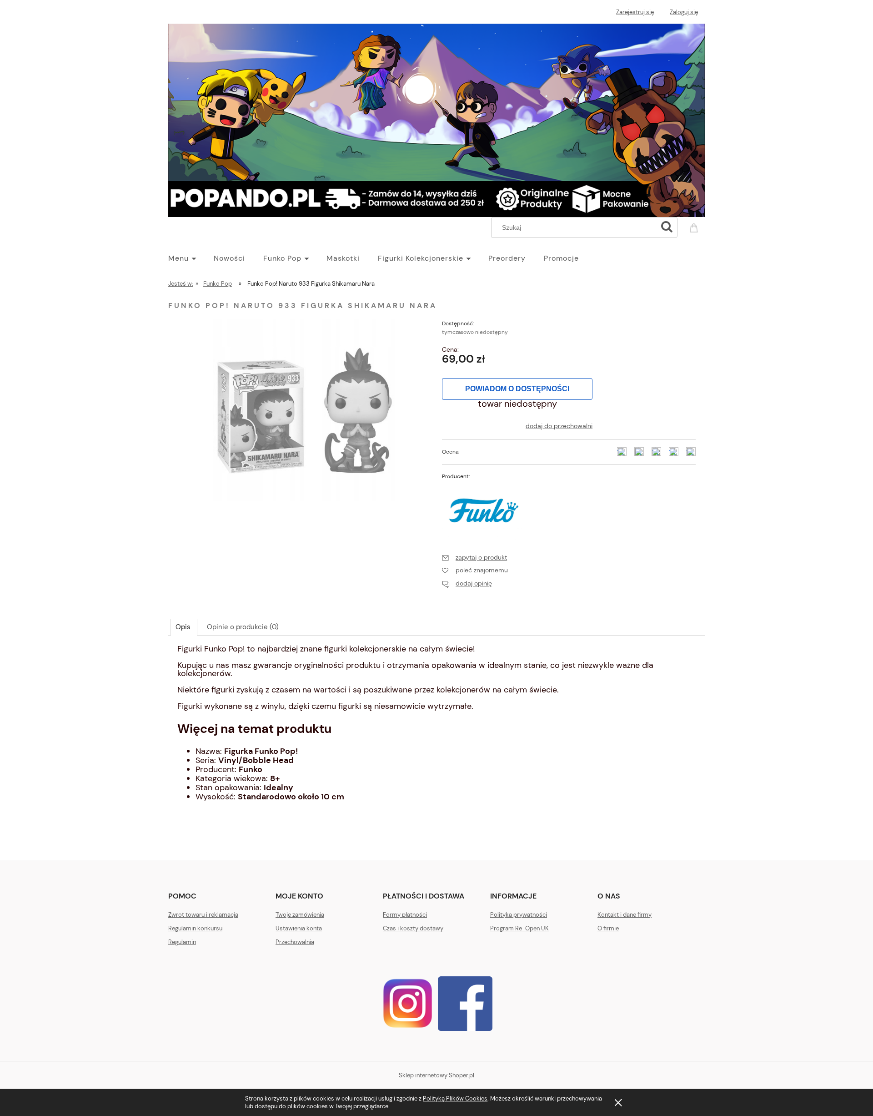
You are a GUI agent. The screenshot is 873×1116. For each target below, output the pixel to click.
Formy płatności (405, 915)
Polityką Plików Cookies (455, 1098)
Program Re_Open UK (519, 928)
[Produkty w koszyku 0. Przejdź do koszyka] (695, 226)
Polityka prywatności (518, 915)
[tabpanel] (436, 731)
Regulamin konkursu (195, 928)
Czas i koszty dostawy (413, 928)
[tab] (184, 627)
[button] (474, 557)
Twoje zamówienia (300, 915)
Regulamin (182, 942)
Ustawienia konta (299, 928)
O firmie (608, 928)
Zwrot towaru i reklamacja (203, 915)
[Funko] (484, 509)
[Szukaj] (666, 227)
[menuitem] (191, 258)
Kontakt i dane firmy (624, 915)
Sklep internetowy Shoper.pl (436, 1075)
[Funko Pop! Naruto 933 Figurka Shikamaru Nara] (304, 409)
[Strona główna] (436, 118)
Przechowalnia (295, 942)
